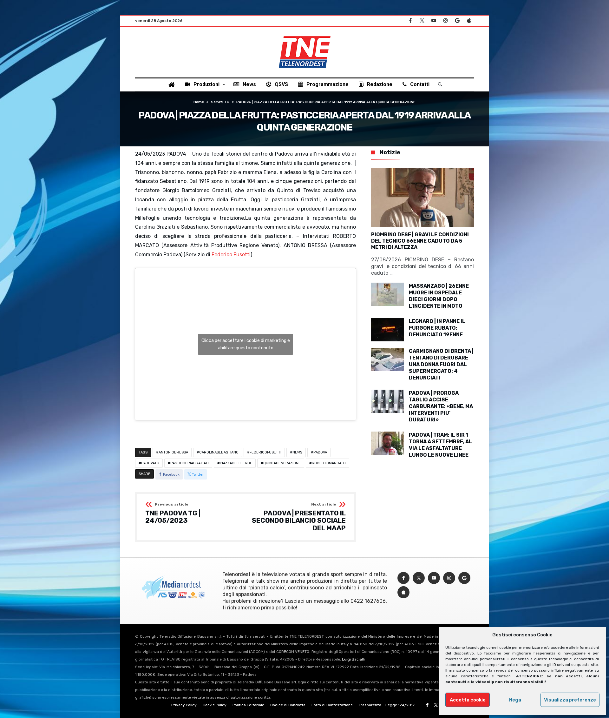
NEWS (297, 452)
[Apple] (469, 21)
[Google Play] (457, 21)
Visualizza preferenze (570, 700)
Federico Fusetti (231, 255)
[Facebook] (410, 21)
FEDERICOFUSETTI (265, 452)
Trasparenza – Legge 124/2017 (387, 705)
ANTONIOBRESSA (173, 452)
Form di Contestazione (332, 705)
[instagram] (445, 21)
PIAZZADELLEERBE (236, 463)
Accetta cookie (468, 700)
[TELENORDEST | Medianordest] (305, 36)
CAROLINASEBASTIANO (219, 452)
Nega (515, 700)
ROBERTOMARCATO (329, 463)
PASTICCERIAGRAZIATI (189, 463)
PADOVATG (150, 463)
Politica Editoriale (248, 705)
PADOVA (320, 452)
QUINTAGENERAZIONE (282, 463)
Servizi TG (220, 102)
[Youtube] (434, 21)
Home (198, 102)
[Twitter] (422, 21)
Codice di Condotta (287, 705)
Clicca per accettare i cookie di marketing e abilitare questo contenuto (245, 344)
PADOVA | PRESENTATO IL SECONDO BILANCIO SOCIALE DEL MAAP (299, 517)
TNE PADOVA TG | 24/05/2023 (172, 513)
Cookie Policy (214, 705)
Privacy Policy (184, 705)
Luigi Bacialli (353, 659)
